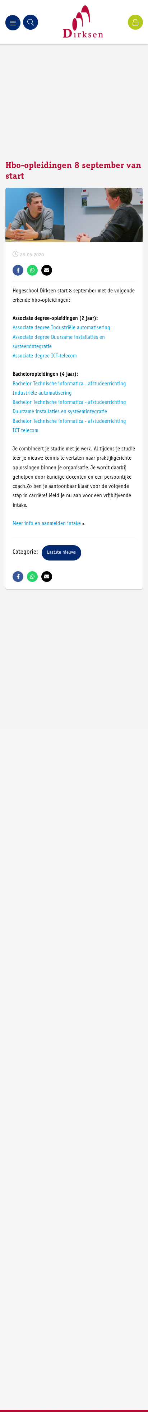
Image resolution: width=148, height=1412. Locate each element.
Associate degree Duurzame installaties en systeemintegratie (59, 342)
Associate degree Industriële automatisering (61, 328)
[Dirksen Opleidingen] (83, 22)
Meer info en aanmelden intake (47, 524)
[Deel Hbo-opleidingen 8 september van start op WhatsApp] (32, 270)
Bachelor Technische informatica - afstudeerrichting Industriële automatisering (69, 388)
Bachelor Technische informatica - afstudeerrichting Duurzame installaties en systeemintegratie (69, 407)
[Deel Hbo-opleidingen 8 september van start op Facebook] (18, 270)
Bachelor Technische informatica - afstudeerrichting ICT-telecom (69, 426)
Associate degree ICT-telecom (45, 356)
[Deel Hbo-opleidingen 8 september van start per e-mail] (46, 270)
